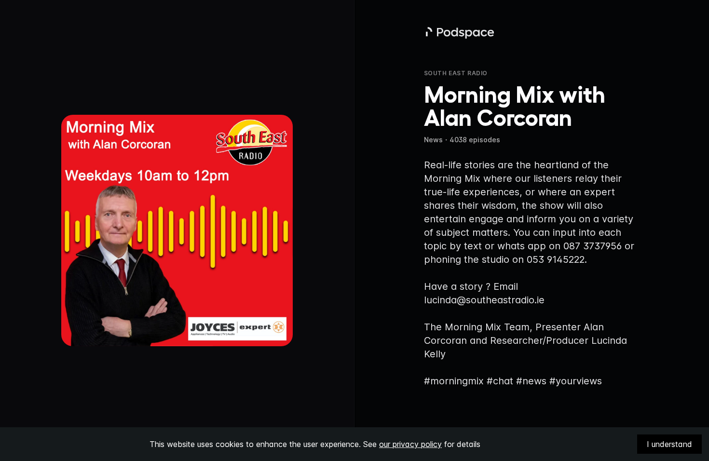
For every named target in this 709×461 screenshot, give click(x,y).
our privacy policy (410, 444)
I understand (669, 444)
